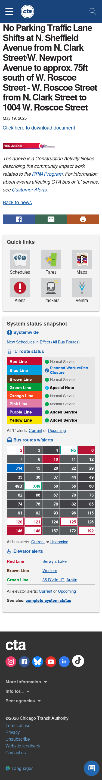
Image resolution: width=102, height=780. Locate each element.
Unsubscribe (17, 739)
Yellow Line (21, 420)
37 (56, 477)
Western (49, 570)
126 (90, 522)
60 (91, 486)
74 (20, 504)
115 (90, 513)
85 (91, 504)
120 (19, 522)
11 (74, 459)
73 (91, 495)
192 (90, 531)
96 (74, 513)
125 (72, 522)
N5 (73, 450)
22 (74, 468)
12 (91, 459)
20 (56, 468)
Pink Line (18, 404)
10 (56, 459)
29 (91, 468)
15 (38, 468)
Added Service (63, 412)
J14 (19, 468)
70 (74, 495)
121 (37, 522)
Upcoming (57, 430)
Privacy (12, 732)
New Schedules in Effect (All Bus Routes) (43, 342)
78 (56, 504)
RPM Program (47, 174)
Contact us (15, 752)
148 (37, 531)
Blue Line (19, 370)
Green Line (20, 387)
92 (38, 513)
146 (19, 531)
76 (38, 504)
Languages (22, 768)
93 (56, 513)
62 (20, 495)
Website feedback (22, 746)
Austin (71, 579)
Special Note (62, 388)
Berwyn (49, 561)
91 (20, 513)
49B (18, 486)
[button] (12, 11)
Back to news (17, 202)
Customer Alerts (29, 189)
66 (38, 495)
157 (54, 531)
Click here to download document (39, 128)
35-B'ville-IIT (53, 579)
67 (56, 495)
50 (56, 486)
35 (20, 477)
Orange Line (21, 395)
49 (91, 477)
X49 (36, 486)
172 (72, 531)
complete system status (48, 600)
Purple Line (21, 412)
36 (38, 477)
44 (74, 477)
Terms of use (17, 725)
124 (54, 522)
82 (74, 504)
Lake (62, 561)
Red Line (18, 361)
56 (74, 486)
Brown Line (21, 379)
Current (35, 430)
